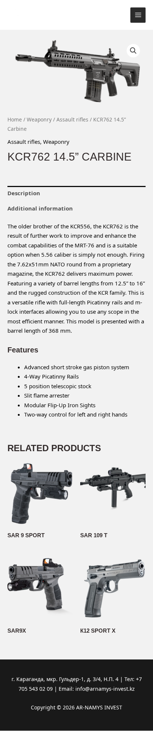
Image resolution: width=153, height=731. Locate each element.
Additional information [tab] (40, 208)
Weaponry (39, 119)
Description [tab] (23, 193)
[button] (133, 50)
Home (14, 119)
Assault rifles (72, 119)
